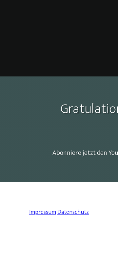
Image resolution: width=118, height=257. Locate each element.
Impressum (42, 212)
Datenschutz (73, 212)
